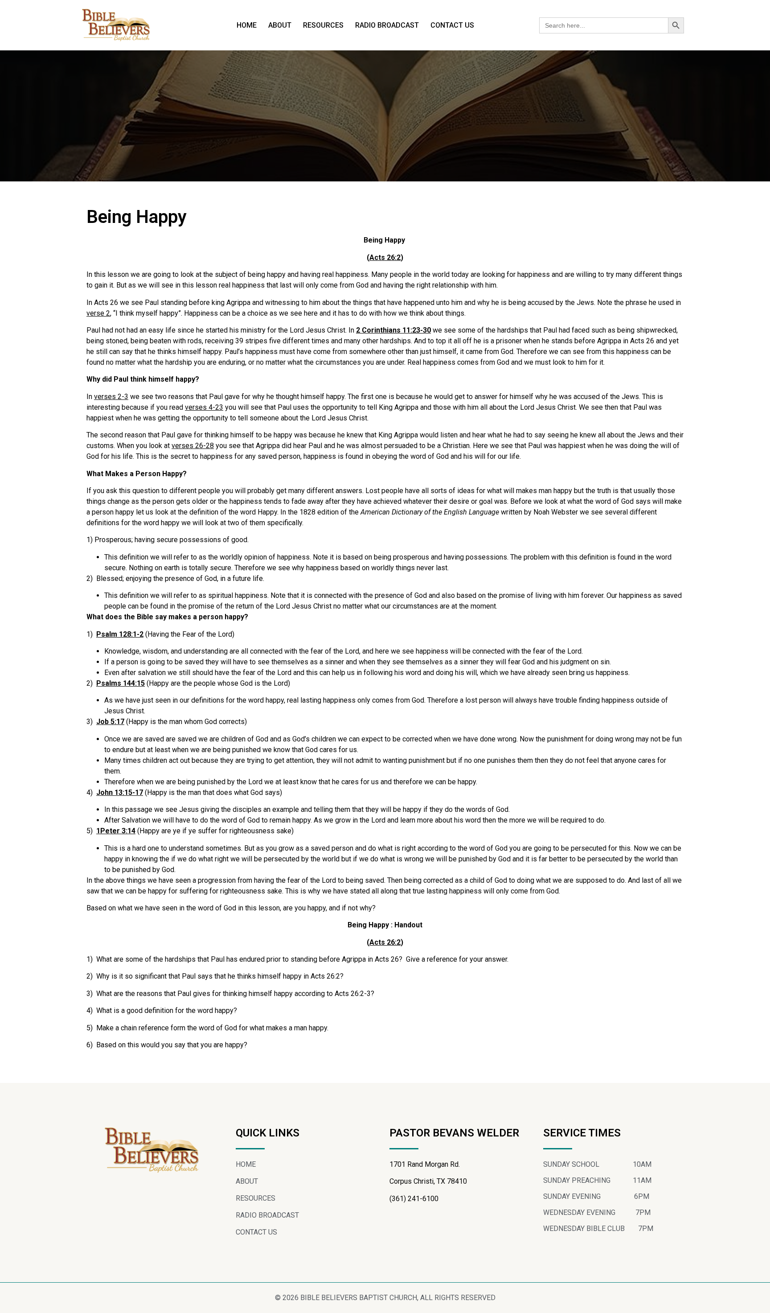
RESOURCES (323, 25)
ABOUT (279, 25)
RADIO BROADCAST (387, 25)
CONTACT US (452, 25)
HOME (247, 25)
